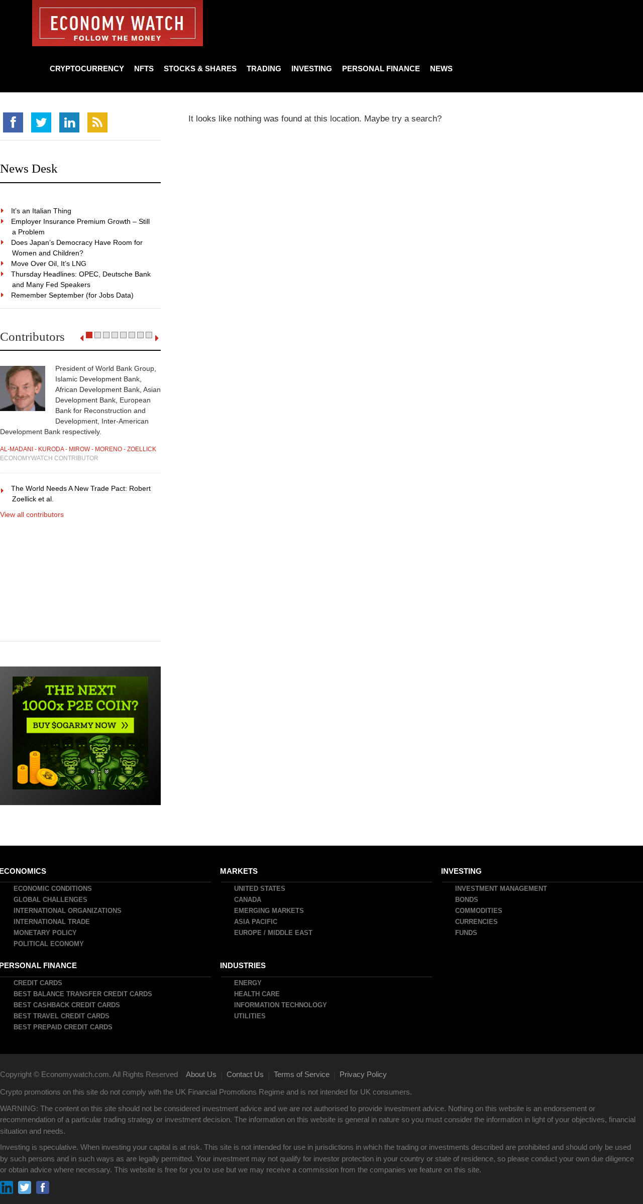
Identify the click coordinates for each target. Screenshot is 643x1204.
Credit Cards (38, 983)
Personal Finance (381, 68)
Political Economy (49, 944)
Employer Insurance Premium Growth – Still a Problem (81, 226)
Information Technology (281, 1005)
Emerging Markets (269, 910)
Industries (243, 965)
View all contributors (32, 514)
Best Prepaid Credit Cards (64, 1027)
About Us (201, 1074)
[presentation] (81, 338)
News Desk (29, 168)
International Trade (52, 921)
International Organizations (68, 910)
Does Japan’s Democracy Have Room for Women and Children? (77, 247)
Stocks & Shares (200, 68)
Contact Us (245, 1074)
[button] (89, 335)
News (441, 68)
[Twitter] (41, 122)
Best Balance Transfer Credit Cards (83, 994)
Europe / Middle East (273, 933)
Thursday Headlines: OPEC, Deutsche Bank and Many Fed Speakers (81, 279)
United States (260, 888)
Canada (248, 899)
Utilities (250, 1016)
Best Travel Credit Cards (62, 1016)
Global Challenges (51, 899)
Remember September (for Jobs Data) (73, 295)
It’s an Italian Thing (41, 211)
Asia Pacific (256, 921)
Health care (257, 994)
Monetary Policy (46, 933)
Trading (264, 68)
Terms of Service (302, 1074)
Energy (248, 983)
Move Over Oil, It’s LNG (49, 263)
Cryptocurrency (87, 68)
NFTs (144, 68)
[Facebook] (13, 122)
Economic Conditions (53, 888)
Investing (311, 68)
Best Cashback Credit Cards (67, 1005)
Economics (23, 871)
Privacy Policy (363, 1074)
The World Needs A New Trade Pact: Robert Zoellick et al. (81, 493)
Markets (239, 871)
